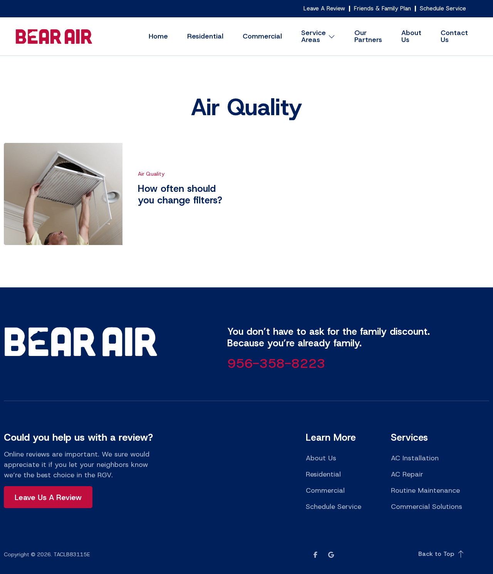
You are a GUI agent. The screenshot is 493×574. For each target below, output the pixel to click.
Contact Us (454, 36)
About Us (411, 36)
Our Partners (368, 36)
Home (158, 36)
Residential (205, 36)
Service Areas (313, 36)
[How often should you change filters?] (63, 194)
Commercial (262, 36)
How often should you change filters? (180, 194)
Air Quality (246, 107)
